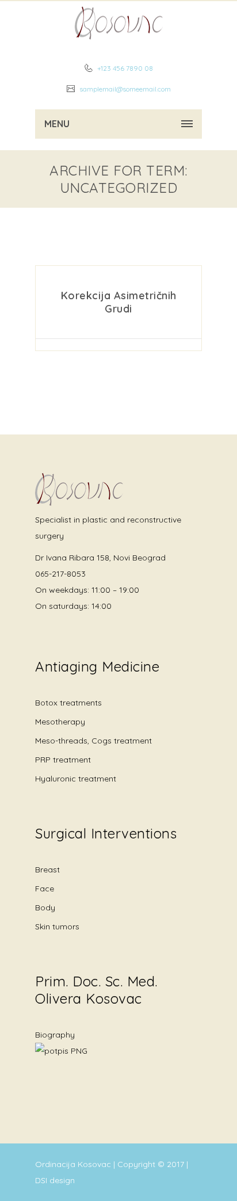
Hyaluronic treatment (75, 778)
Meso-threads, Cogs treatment (93, 740)
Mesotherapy (60, 721)
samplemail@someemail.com (124, 89)
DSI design (55, 1180)
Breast (47, 869)
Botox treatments (68, 702)
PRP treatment (63, 759)
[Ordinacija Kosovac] (118, 23)
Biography (55, 1035)
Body (45, 907)
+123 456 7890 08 (124, 68)
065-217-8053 (60, 574)
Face (44, 888)
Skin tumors (57, 926)
